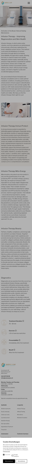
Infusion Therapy (21, 408)
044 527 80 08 (5, 376)
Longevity (20, 405)
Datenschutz (6, 451)
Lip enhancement (5, 417)
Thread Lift (3, 429)
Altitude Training (21, 411)
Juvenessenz (4, 434)
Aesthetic (4, 405)
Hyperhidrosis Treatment (7, 426)
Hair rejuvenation (5, 423)
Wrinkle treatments (5, 408)
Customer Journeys (22, 434)
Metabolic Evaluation (22, 417)
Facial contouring (5, 411)
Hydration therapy (5, 420)
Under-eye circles (5, 414)
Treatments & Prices (6, 437)
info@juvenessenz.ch (7, 378)
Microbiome (20, 414)
